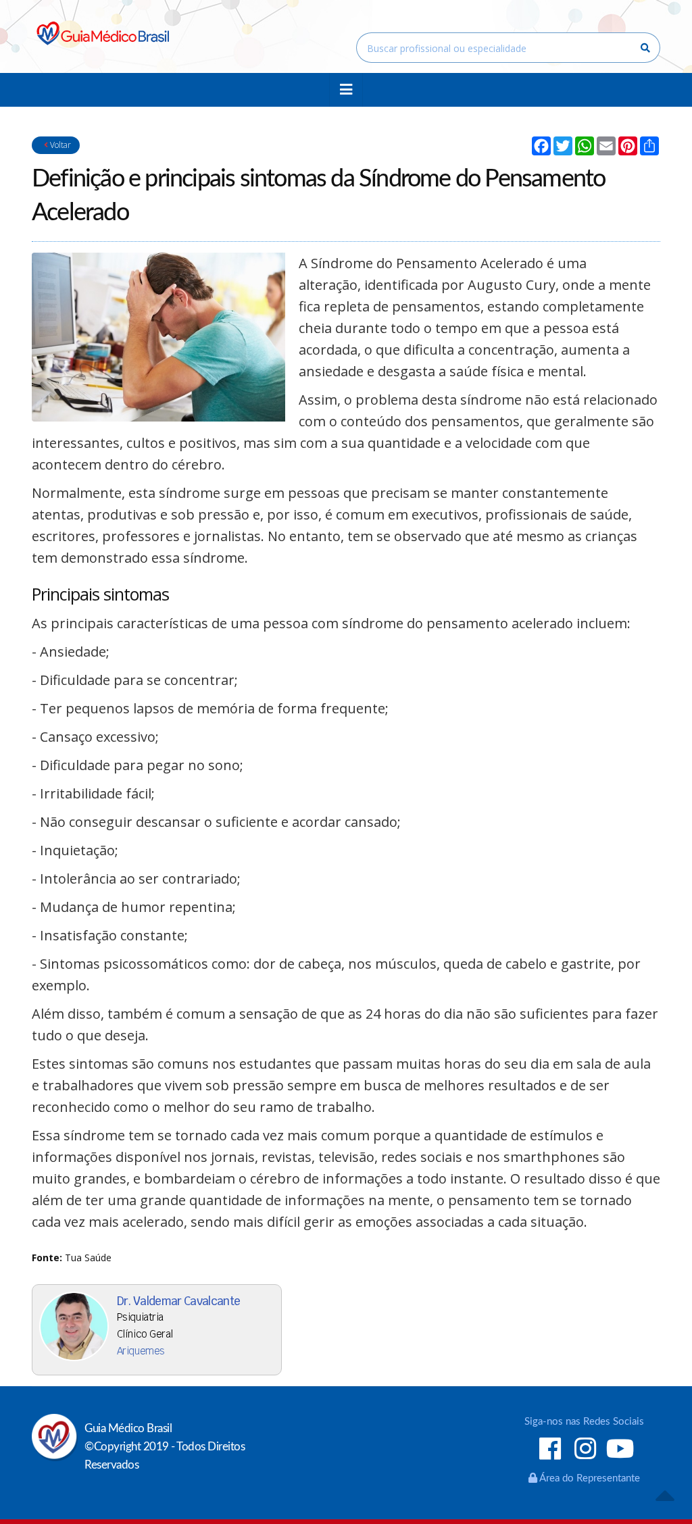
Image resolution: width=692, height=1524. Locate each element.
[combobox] (508, 47)
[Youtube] (621, 1450)
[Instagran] (585, 1450)
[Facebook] (550, 1450)
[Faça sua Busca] (645, 47)
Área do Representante (588, 1478)
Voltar (59, 145)
